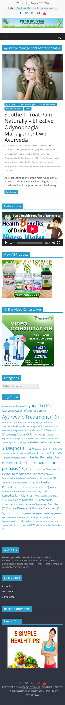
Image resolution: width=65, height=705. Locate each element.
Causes (11, 434)
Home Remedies (14, 108)
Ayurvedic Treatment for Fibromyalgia (22, 422)
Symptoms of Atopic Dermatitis (38, 514)
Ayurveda (10, 104)
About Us (7, 586)
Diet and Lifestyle (27, 104)
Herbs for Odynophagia (47, 158)
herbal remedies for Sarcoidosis (43, 469)
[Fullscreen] (58, 242)
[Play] (6, 242)
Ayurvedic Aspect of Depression (24, 410)
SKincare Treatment (46, 508)
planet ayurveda (25, 500)
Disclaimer (8, 591)
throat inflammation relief (27, 166)
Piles (28, 108)
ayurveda (38, 405)
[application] (32, 229)
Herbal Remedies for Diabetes (45, 453)
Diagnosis (19, 448)
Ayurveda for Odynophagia (32, 149)
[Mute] (53, 242)
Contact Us (8, 596)
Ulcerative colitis (22, 524)
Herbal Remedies (47, 104)
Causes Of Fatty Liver (31, 434)
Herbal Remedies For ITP (15, 457)
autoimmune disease (14, 406)
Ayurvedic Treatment (30, 416)
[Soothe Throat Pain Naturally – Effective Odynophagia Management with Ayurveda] (32, 56)
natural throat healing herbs (17, 162)
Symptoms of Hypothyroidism (18, 521)
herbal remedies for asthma (15, 453)
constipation (19, 442)
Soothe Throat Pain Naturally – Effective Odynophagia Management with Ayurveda (29, 127)
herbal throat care (26, 158)
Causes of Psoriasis (28, 438)
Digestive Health (41, 449)
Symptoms (12, 513)
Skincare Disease (18, 508)
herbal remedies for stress (27, 483)
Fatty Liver (56, 449)
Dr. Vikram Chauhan (37, 145)
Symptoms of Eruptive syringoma (37, 517)
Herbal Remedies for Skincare (25, 474)
